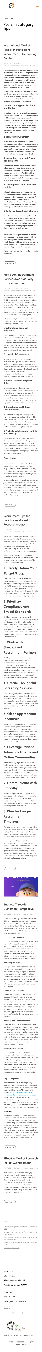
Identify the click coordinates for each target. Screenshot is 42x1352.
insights (25, 288)
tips (34, 66)
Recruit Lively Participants (11, 1248)
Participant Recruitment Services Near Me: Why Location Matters (19, 279)
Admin (18, 63)
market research (28, 1168)
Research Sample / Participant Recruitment (17, 66)
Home (6, 18)
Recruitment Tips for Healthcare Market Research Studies (17, 520)
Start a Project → (11, 1276)
